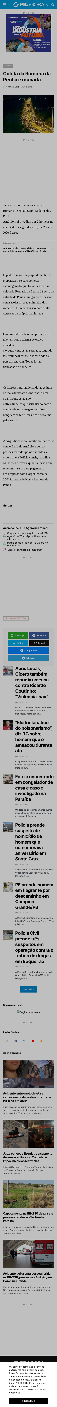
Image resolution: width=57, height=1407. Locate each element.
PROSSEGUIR (28, 1401)
